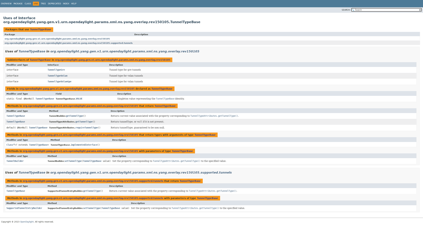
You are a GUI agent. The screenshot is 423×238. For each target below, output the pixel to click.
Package (18, 3)
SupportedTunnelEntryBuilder (24, 208)
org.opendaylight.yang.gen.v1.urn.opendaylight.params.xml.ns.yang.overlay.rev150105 (57, 39)
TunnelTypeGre (56, 69)
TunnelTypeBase (40, 29)
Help (73, 3)
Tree (43, 3)
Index (66, 3)
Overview (6, 3)
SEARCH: (346, 10)
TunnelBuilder (15, 161)
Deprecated (54, 3)
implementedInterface (84, 144)
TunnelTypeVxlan (57, 75)
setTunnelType (73, 161)
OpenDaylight (27, 222)
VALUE (79, 98)
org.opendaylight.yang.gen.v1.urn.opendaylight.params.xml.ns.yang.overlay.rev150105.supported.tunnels (69, 43)
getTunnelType (74, 116)
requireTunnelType (86, 127)
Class (28, 3)
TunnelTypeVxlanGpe (59, 81)
